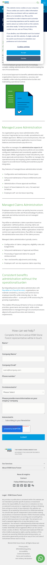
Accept (23, 52)
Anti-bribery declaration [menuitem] (24, 558)
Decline (23, 58)
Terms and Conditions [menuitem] (23, 556)
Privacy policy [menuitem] (23, 546)
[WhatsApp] (40, 558)
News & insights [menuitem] (23, 474)
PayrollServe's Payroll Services (13, 290)
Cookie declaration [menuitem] (23, 554)
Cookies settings (23, 47)
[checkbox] (23, 420)
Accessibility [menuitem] (23, 551)
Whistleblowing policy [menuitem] (23, 549)
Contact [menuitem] (23, 478)
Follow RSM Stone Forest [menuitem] (23, 482)
